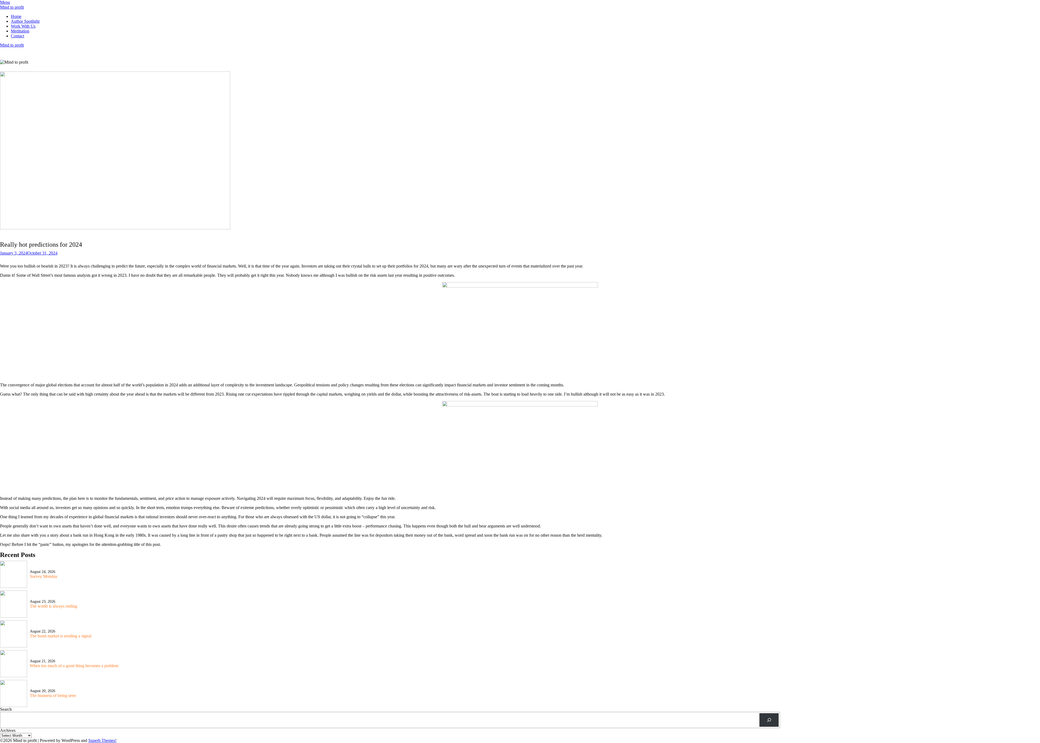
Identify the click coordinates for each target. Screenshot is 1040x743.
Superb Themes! (102, 740)
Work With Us (23, 26)
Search (6, 709)
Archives (7, 730)
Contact (17, 36)
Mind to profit (12, 7)
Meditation (20, 31)
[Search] (769, 719)
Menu (5, 2)
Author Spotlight (25, 21)
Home (16, 16)
